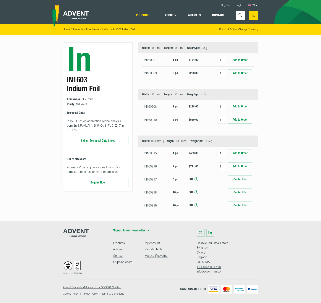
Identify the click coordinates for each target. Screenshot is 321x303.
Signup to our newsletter (129, 230)
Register (225, 5)
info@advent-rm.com (210, 271)
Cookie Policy (70, 293)
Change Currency (248, 29)
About (169, 15)
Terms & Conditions (113, 293)
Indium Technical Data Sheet (98, 140)
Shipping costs (122, 262)
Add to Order (240, 60)
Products (143, 15)
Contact (218, 15)
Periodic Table (153, 249)
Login (239, 5)
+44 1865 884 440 (209, 266)
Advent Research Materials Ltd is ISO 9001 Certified (92, 287)
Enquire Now (97, 182)
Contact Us (240, 179)
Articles (194, 15)
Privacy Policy (90, 293)
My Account (152, 243)
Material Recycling (156, 255)
